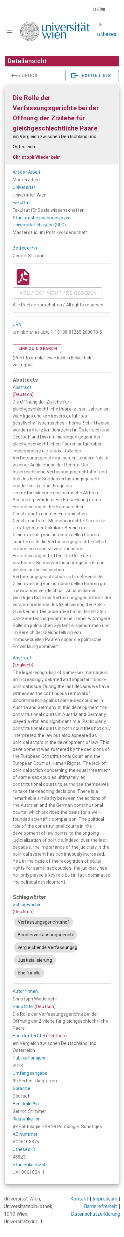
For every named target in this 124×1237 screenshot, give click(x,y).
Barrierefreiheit (100, 1206)
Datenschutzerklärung (95, 1214)
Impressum (105, 1199)
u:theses (106, 34)
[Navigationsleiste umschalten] (9, 32)
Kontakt (79, 1199)
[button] (98, 9)
